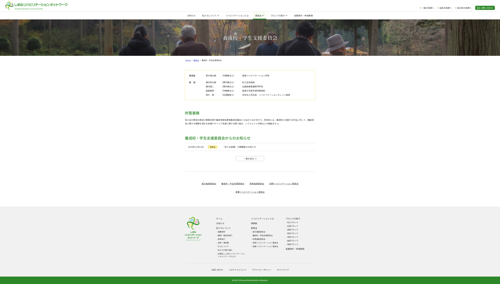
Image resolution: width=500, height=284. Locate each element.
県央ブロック (292, 233)
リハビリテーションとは (237, 15)
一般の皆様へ (428, 7)
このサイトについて (237, 269)
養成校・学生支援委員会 (232, 183)
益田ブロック (292, 240)
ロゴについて (223, 246)
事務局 (254, 223)
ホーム (219, 218)
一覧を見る (249, 158)
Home (188, 60)
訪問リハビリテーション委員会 (283, 183)
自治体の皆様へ (464, 7)
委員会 (258, 15)
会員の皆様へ (445, 7)
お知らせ (191, 15)
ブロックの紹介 (278, 15)
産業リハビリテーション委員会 (250, 192)
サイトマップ (283, 269)
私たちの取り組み (225, 250)
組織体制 (221, 231)
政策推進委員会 (256, 183)
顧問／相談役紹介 (225, 235)
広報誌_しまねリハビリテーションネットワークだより (231, 255)
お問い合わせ (487, 7)
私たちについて (209, 15)
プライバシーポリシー (261, 269)
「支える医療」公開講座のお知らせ (239, 146)
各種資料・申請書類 (303, 15)
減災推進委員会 (209, 183)
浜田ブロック (292, 237)
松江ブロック (292, 222)
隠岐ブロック (292, 244)
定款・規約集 (223, 242)
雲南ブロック (292, 229)
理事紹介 (221, 239)
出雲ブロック (292, 226)
